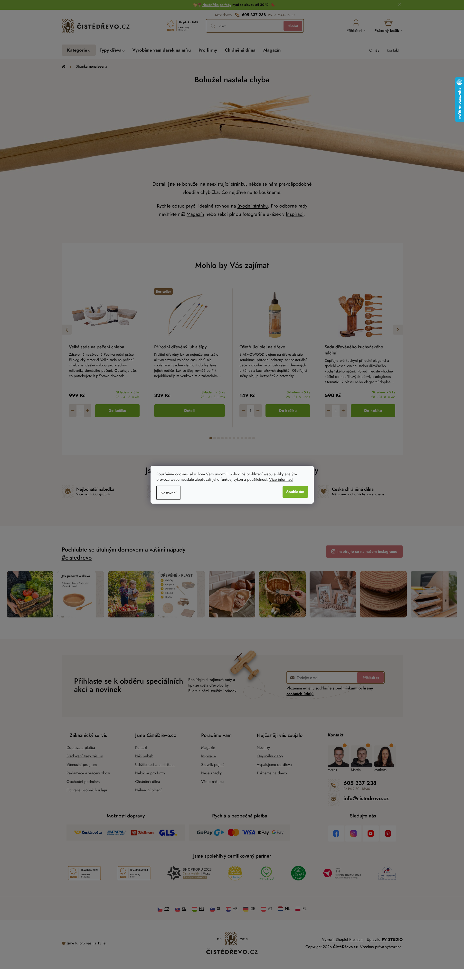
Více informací (281, 479)
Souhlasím (295, 492)
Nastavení (168, 493)
